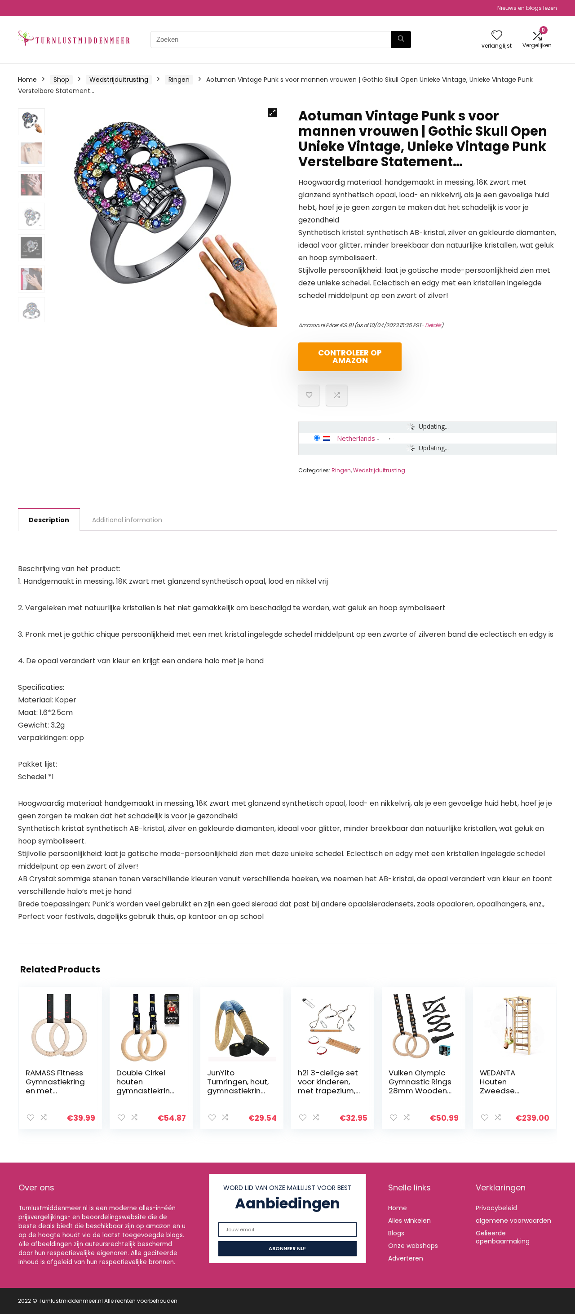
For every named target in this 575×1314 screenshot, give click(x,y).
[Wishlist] (496, 35)
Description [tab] (49, 519)
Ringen (179, 79)
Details (433, 325)
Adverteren (405, 1258)
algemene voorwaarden (513, 1220)
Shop (61, 79)
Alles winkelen (409, 1220)
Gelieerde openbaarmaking (503, 1237)
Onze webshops (413, 1245)
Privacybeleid (496, 1207)
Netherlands (356, 438)
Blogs (396, 1233)
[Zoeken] (401, 39)
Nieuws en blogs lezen (527, 8)
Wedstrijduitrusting (118, 79)
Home (27, 79)
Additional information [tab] (127, 519)
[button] (272, 112)
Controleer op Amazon (350, 356)
